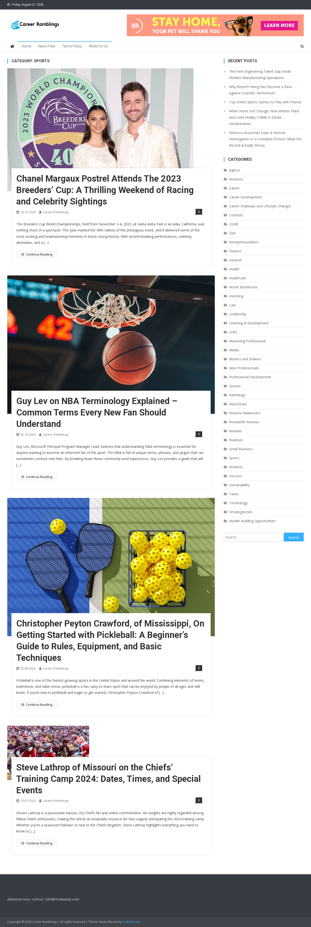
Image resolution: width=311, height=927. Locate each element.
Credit (233, 224)
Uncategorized (240, 512)
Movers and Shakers (245, 359)
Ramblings (237, 395)
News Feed (46, 46)
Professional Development (250, 377)
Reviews (235, 431)
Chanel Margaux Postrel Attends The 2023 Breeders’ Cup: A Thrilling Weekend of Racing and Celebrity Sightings (105, 190)
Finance (235, 251)
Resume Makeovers (244, 413)
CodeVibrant (131, 922)
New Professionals (244, 368)
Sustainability (239, 485)
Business (236, 179)
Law (232, 305)
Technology (238, 503)
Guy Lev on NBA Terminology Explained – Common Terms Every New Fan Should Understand (96, 412)
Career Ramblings (56, 212)
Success (235, 476)
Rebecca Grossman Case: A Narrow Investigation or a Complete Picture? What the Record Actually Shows (265, 139)
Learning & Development (249, 323)
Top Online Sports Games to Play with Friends (265, 102)
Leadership (237, 314)
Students (236, 467)
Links (233, 332)
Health (234, 269)
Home (26, 46)
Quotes (235, 386)
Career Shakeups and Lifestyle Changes (260, 206)
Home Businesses (243, 287)
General (235, 260)
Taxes (234, 494)
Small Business (241, 449)
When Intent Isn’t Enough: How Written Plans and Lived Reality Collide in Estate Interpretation (264, 117)
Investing (236, 296)
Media (234, 350)
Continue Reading (39, 254)
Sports (234, 458)
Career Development (245, 197)
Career (234, 188)
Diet (232, 233)
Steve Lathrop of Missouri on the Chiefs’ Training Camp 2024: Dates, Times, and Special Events (108, 778)
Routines (236, 440)
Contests (236, 215)
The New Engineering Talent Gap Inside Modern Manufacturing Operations (260, 74)
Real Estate (238, 404)
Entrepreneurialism (244, 242)
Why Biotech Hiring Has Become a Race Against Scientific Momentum (260, 89)
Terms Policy (72, 46)
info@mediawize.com (62, 899)
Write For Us (98, 46)
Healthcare (237, 278)
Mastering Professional (247, 341)
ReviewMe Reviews (244, 422)
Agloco (234, 170)
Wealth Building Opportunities (252, 521)
